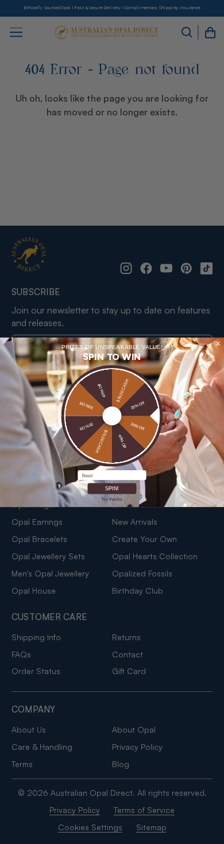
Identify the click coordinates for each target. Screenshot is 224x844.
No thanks (112, 499)
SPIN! (112, 488)
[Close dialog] (218, 343)
